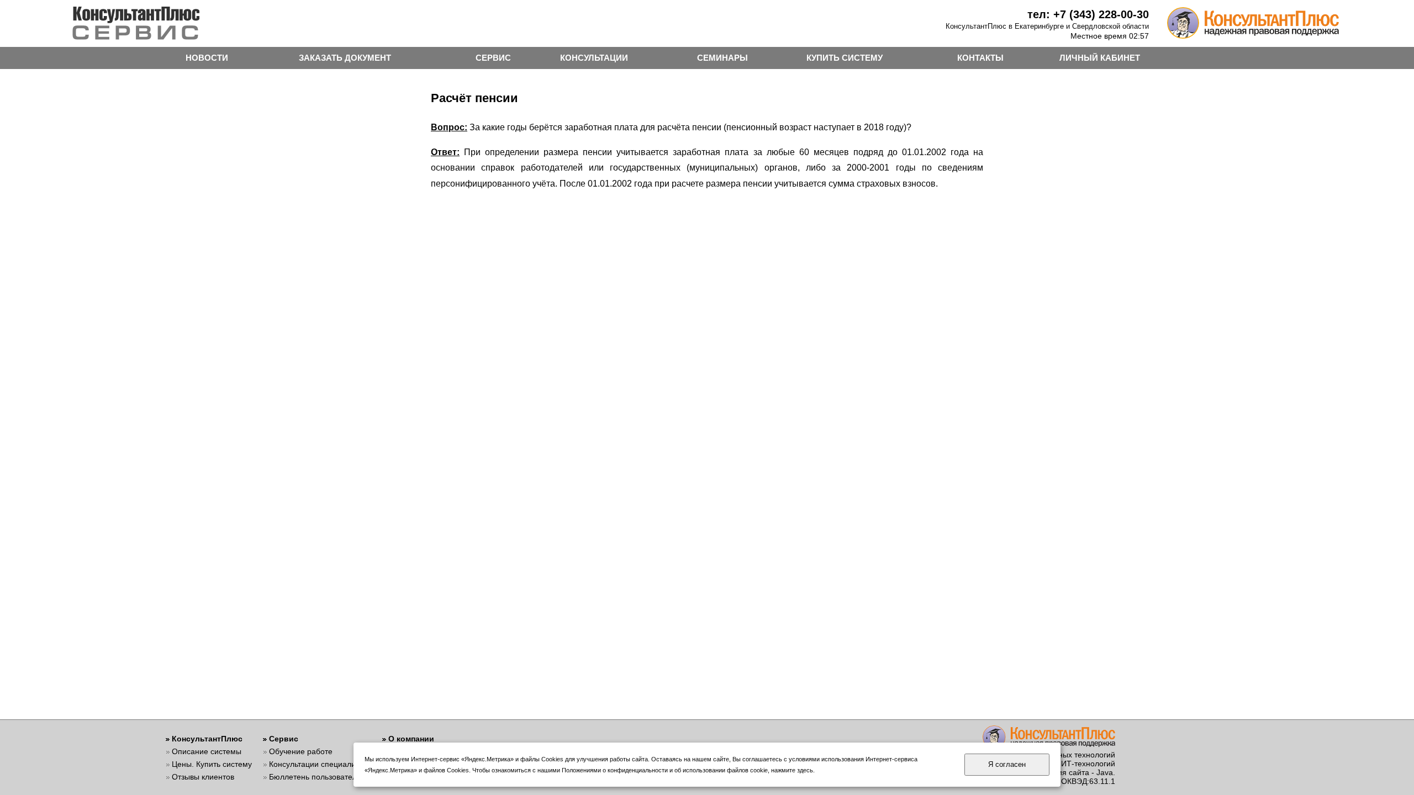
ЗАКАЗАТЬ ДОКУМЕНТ (345, 57)
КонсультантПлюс (207, 738)
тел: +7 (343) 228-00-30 (1088, 14)
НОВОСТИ (207, 57)
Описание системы (206, 751)
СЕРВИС (493, 57)
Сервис (283, 738)
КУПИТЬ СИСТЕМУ (844, 57)
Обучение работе (301, 751)
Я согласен (1007, 764)
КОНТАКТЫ (980, 57)
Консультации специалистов (320, 764)
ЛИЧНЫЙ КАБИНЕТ (1099, 57)
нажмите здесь (792, 770)
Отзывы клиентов (203, 776)
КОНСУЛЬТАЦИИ (594, 57)
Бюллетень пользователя (315, 776)
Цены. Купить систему (212, 764)
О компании (411, 738)
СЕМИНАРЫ (722, 57)
